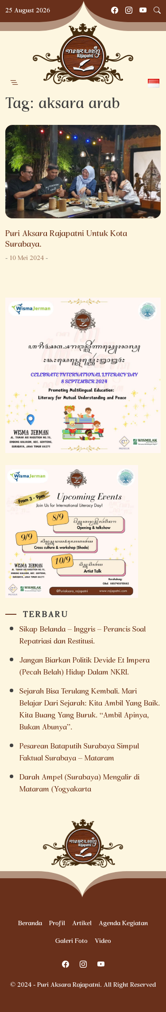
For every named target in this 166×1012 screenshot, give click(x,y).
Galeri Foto (71, 941)
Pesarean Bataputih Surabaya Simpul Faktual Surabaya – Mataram (79, 753)
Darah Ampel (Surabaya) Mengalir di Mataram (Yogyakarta (79, 784)
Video (103, 941)
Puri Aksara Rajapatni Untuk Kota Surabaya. (66, 240)
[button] (14, 83)
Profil (57, 923)
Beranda (30, 923)
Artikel (82, 923)
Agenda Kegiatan (123, 923)
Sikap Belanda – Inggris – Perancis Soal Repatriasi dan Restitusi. (82, 636)
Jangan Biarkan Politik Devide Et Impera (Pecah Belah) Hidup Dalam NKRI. (84, 667)
